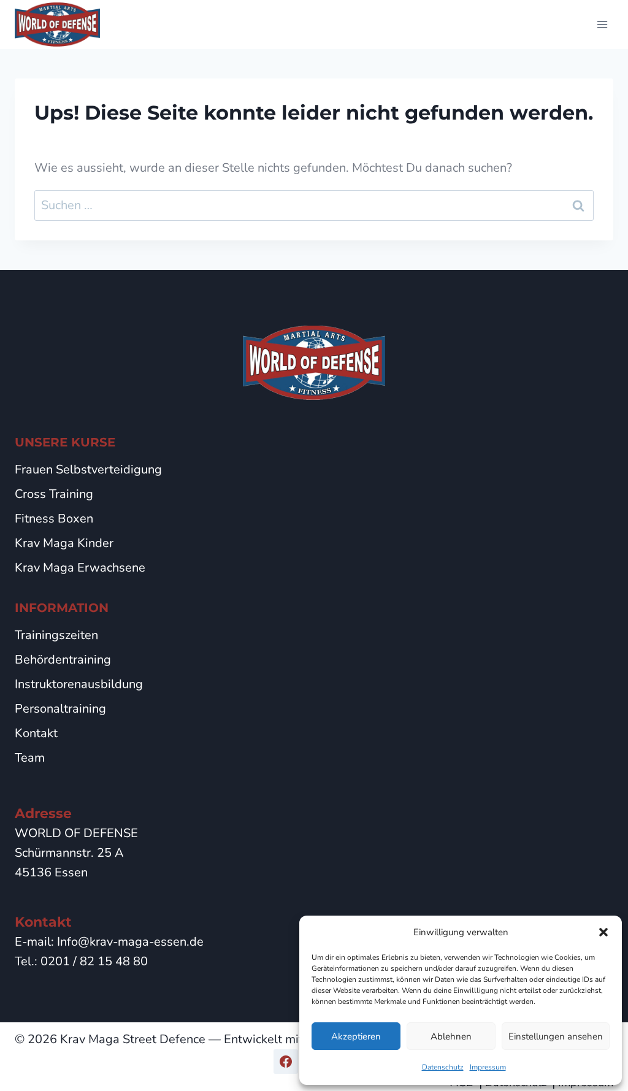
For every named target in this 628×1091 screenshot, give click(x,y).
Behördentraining (63, 659)
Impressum (488, 1067)
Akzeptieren (356, 1036)
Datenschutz (443, 1067)
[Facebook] (286, 1061)
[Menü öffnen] (602, 24)
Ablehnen (451, 1036)
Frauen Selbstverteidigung (88, 469)
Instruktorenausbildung (79, 684)
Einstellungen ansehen (555, 1036)
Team (30, 757)
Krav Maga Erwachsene (80, 567)
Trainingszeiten (56, 635)
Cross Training (54, 494)
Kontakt (36, 733)
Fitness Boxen (54, 518)
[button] (603, 932)
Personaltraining (60, 708)
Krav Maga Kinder (64, 543)
